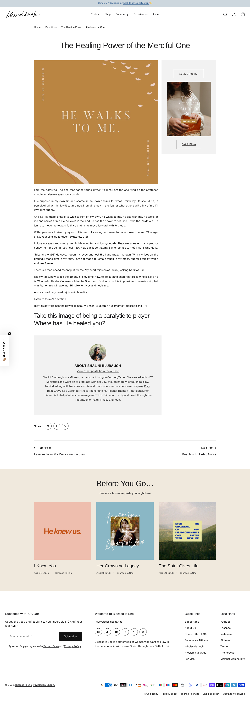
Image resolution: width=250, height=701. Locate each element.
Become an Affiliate (196, 640)
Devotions (51, 27)
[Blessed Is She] (23, 14)
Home (37, 27)
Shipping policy (211, 693)
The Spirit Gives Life (178, 565)
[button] (4, 350)
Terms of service (190, 693)
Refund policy (150, 693)
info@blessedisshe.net (108, 621)
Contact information (234, 693)
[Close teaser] (9, 333)
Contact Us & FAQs (196, 634)
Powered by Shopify (44, 684)
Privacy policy (169, 693)
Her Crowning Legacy (117, 565)
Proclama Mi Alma (195, 652)
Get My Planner (188, 73)
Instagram (226, 634)
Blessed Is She (23, 684)
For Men (190, 658)
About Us (190, 627)
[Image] (189, 109)
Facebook (226, 627)
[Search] (225, 14)
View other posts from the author (98, 371)
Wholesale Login (194, 646)
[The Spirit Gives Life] (187, 531)
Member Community (232, 658)
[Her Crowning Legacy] (125, 531)
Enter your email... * (20, 636)
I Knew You (45, 565)
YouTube (225, 621)
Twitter (224, 646)
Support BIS (192, 621)
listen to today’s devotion (50, 299)
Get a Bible (189, 144)
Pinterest (225, 640)
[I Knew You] (62, 531)
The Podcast (227, 652)
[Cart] (243, 14)
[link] (48, 426)
